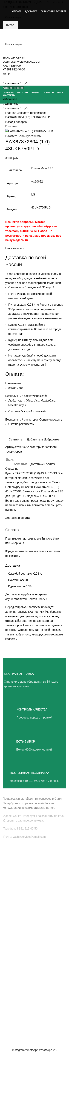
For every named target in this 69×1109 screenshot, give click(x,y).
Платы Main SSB (12, 851)
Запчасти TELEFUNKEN (16, 977)
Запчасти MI (10, 953)
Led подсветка (11, 863)
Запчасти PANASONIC (15, 959)
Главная (11, 112)
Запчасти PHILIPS (13, 911)
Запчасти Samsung (14, 899)
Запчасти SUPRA (12, 930)
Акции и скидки (11, 1007)
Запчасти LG (10, 905)
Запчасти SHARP (12, 947)
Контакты (8, 1019)
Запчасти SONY (12, 917)
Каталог (7, 1013)
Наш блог (8, 1001)
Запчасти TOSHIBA (14, 924)
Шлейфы (8, 876)
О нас (6, 995)
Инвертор (8, 882)
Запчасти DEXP (12, 971)
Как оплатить (10, 1025)
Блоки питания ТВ (13, 857)
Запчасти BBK (11, 965)
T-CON (6, 869)
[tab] (20, 464)
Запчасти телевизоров (32, 112)
